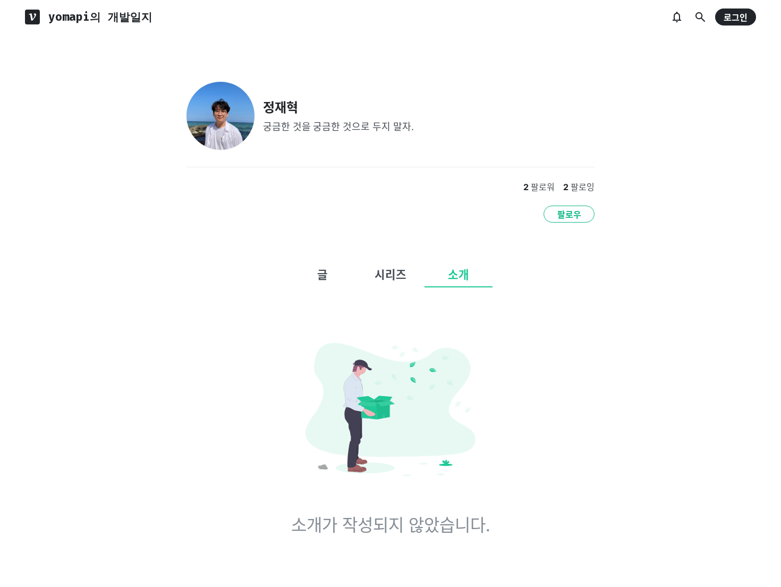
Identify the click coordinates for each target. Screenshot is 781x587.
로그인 (736, 17)
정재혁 (280, 107)
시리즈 (390, 275)
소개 (458, 275)
